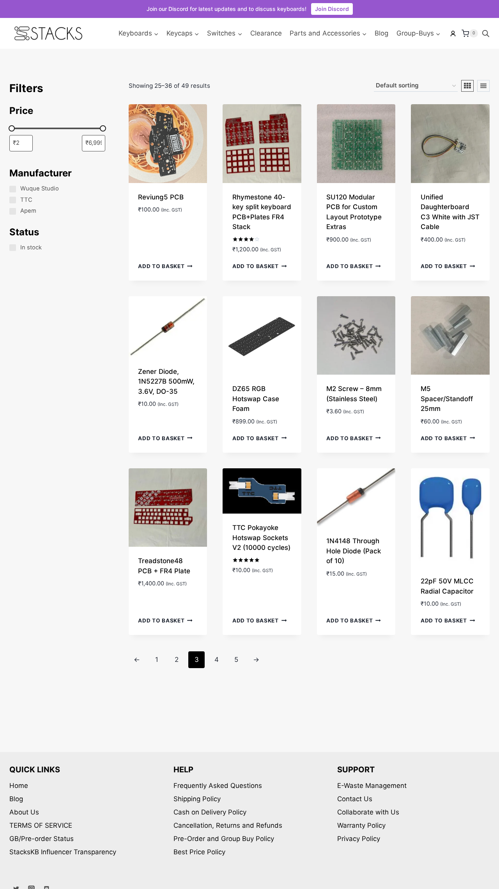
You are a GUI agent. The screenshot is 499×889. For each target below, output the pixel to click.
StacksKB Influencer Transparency (62, 852)
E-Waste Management (372, 785)
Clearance (266, 33)
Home (18, 785)
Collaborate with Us (368, 812)
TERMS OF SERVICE (40, 825)
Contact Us (354, 799)
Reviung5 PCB (161, 197)
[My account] (453, 33)
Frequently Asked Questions (217, 785)
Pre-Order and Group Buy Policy (223, 839)
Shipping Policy (197, 799)
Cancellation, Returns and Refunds (227, 825)
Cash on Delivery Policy (209, 812)
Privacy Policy (358, 839)
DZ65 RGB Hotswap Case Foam (255, 398)
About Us (24, 812)
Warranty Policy (361, 825)
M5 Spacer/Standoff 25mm (447, 398)
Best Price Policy (199, 852)
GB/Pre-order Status (41, 839)
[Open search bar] (486, 33)
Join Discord (332, 8)
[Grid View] (467, 86)
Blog (381, 33)
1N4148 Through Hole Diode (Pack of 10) (353, 551)
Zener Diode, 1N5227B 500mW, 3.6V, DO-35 (166, 381)
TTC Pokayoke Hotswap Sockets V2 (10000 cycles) (261, 537)
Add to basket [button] (161, 266)
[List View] (483, 86)
